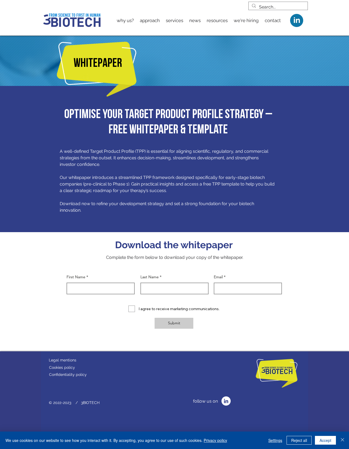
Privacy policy (215, 440)
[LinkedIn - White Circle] (226, 401)
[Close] (342, 440)
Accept (325, 440)
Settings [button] (275, 440)
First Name (76, 277)
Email (218, 277)
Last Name (149, 277)
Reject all (299, 440)
